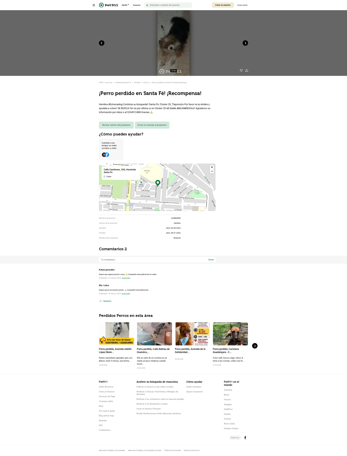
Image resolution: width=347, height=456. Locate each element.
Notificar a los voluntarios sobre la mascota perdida (160, 399)
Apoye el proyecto (194, 391)
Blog (101, 406)
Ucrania (227, 419)
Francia (227, 399)
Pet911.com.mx (105, 82)
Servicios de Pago (107, 396)
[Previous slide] (101, 43)
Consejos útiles (106, 401)
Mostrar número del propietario (116, 125)
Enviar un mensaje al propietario (152, 125)
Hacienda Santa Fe (123, 82)
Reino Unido (229, 423)
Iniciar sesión (242, 5)
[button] (157, 183)
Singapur (228, 404)
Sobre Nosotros (106, 387)
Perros (146, 82)
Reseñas (103, 420)
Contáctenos (105, 430)
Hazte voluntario (193, 387)
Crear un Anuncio (107, 391)
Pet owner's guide (107, 411)
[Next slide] (245, 43)
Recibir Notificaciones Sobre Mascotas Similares (158, 413)
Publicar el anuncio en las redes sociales (155, 387)
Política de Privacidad (172, 450)
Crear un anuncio (223, 5)
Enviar (211, 259)
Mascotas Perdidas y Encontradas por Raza (144, 450)
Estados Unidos (231, 428)
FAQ (101, 425)
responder (126, 278)
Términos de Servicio (192, 450)
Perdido (137, 82)
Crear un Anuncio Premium (148, 409)
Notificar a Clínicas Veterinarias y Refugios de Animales (157, 392)
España (227, 414)
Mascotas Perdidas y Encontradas (112, 450)
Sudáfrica (228, 409)
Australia (228, 390)
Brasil (226, 395)
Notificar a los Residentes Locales (152, 404)
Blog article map (106, 415)
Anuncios (136, 5)
